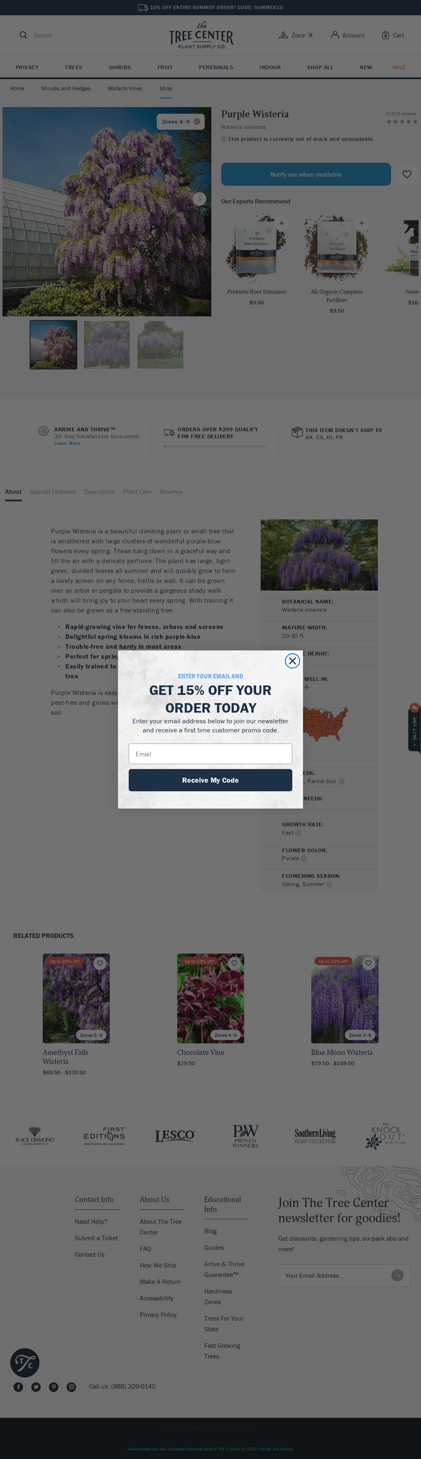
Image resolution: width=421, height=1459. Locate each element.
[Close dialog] (292, 661)
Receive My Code (210, 780)
